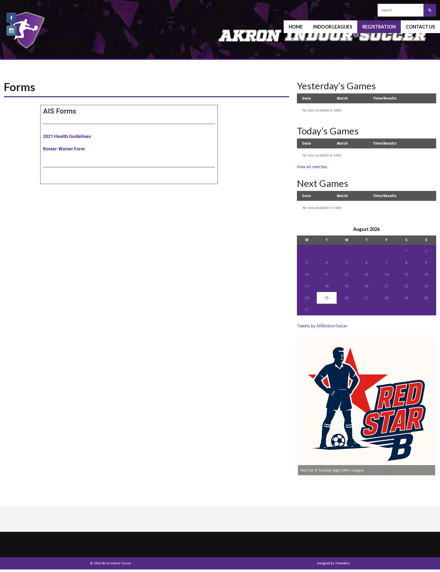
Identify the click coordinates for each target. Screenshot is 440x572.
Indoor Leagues (332, 27)
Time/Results (384, 98)
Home (296, 27)
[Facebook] (11, 18)
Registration (379, 27)
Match (342, 98)
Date (306, 98)
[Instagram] (11, 30)
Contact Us (420, 27)
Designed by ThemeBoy (333, 563)
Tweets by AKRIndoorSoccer (322, 326)
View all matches (312, 166)
